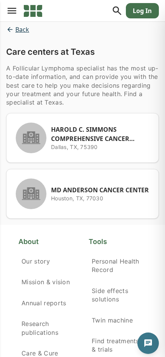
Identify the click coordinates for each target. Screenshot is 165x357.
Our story (35, 261)
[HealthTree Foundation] (33, 11)
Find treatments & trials (115, 345)
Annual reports (43, 303)
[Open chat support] (148, 343)
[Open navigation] (12, 10)
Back (22, 29)
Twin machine (112, 320)
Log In (142, 11)
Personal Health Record (115, 265)
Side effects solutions (110, 295)
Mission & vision (45, 282)
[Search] (117, 10)
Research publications (39, 328)
